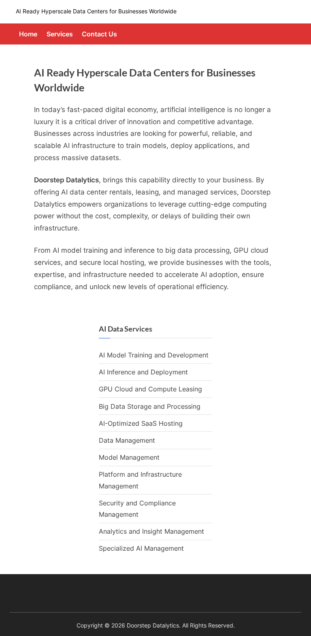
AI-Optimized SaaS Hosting (141, 423)
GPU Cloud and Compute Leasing (150, 389)
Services (60, 34)
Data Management (127, 440)
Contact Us (99, 34)
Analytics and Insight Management (151, 531)
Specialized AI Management (141, 548)
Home (28, 34)
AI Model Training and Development (154, 355)
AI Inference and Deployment (143, 372)
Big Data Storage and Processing (149, 406)
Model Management (129, 457)
